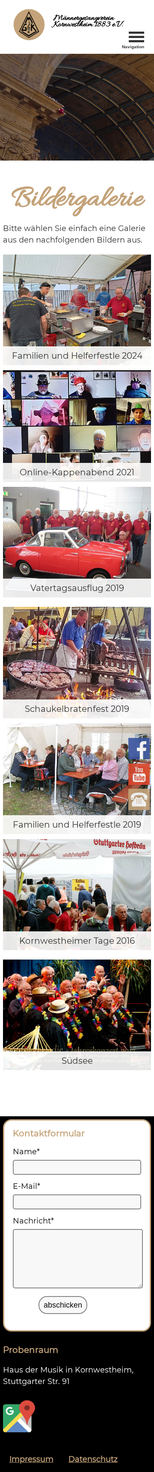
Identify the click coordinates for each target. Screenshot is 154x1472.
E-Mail (26, 1186)
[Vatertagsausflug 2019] (77, 542)
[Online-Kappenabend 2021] (77, 425)
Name (26, 1152)
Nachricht (33, 1221)
